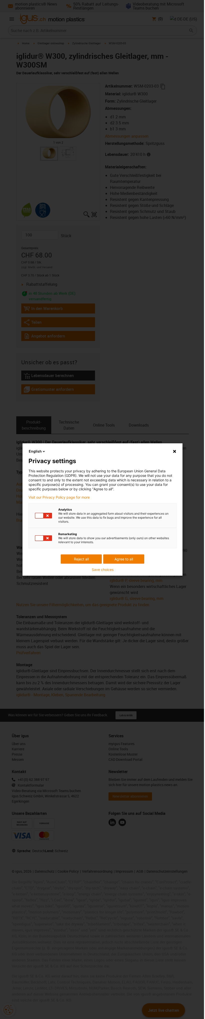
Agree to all (123, 559)
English (35, 451)
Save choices (103, 570)
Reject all (81, 559)
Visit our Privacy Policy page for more (59, 497)
